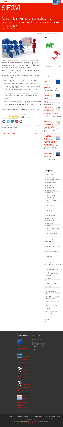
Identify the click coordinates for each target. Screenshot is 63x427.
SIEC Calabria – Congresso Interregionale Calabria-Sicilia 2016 (12, 133)
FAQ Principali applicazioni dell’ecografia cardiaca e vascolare (53, 273)
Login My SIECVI (37, 339)
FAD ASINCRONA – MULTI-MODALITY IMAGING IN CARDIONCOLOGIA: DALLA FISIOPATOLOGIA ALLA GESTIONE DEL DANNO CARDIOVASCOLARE (51, 140)
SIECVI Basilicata (51, 190)
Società (53, 416)
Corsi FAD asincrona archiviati (52, 246)
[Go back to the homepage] (11, 8)
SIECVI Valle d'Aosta (52, 233)
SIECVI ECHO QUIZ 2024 (51, 311)
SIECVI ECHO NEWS (50, 298)
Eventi (46, 254)
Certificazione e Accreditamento (37, 416)
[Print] (20, 122)
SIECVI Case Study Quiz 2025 (52, 296)
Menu (56, 4)
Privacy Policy (27, 423)
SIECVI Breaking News (50, 291)
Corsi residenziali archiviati (52, 251)
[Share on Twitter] (8, 122)
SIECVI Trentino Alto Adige (53, 228)
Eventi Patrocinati (51, 259)
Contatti (58, 416)
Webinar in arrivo (49, 322)
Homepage (48, 278)
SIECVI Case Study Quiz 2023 (52, 293)
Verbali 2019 (50, 308)
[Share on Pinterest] (16, 122)
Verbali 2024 (50, 314)
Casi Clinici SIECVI (49, 241)
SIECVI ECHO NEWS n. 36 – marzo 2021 (53, 302)
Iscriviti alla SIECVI (38, 342)
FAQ (46, 267)
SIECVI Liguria (50, 205)
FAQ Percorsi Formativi (52, 269)
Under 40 (47, 317)
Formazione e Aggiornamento (20, 416)
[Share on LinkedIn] (12, 122)
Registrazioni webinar (50, 288)
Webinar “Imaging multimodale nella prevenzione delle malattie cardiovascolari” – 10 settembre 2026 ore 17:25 (23, 358)
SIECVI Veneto (50, 236)
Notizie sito (48, 286)
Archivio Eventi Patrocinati (53, 179)
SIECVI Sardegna (51, 220)
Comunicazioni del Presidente (52, 244)
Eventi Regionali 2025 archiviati (53, 264)
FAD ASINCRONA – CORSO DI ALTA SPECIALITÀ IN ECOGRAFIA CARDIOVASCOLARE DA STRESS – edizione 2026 (23, 344)
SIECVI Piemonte (51, 215)
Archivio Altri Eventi (7, 127)
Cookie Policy (35, 423)
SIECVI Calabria (50, 192)
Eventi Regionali (49, 262)
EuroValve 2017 (35, 133)
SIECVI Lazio (50, 203)
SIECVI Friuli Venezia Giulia (53, 200)
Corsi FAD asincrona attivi (51, 249)
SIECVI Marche (50, 210)
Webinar (47, 319)
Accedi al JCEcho (38, 352)
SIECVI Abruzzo (50, 187)
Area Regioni (48, 185)
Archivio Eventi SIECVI (52, 182)
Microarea (48, 280)
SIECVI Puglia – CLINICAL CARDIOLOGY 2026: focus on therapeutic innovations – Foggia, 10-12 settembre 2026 (49, 124)
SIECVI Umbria (50, 231)
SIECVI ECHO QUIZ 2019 (51, 306)
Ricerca (48, 416)
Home (10, 416)
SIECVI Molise (50, 213)
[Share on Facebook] (3, 122)
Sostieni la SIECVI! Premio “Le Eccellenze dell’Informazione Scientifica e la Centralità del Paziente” (49, 155)
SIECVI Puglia (50, 218)
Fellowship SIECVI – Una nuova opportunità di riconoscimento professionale (39, 347)
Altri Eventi (49, 256)
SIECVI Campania (51, 195)
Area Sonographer (50, 239)
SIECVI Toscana (50, 225)
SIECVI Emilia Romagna (52, 198)
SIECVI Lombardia (51, 208)
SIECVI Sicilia (50, 223)
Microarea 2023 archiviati (53, 283)
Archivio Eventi (16, 127)
